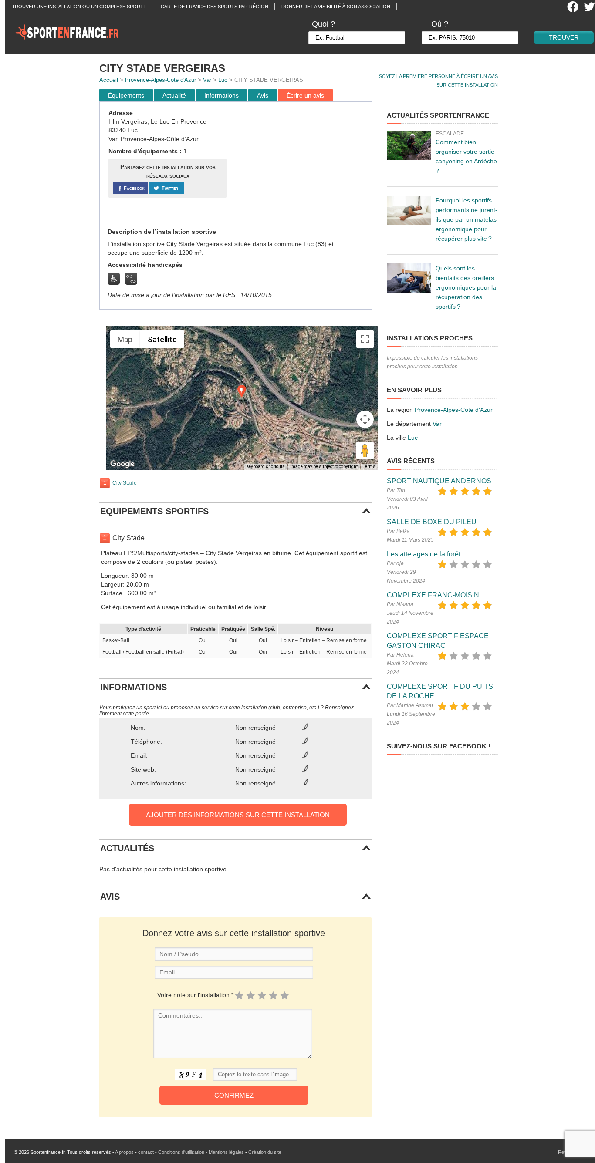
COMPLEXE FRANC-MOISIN (433, 595)
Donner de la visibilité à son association (335, 6)
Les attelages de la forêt (423, 554)
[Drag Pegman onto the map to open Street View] (365, 450)
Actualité (174, 95)
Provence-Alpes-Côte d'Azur (160, 80)
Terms (369, 466)
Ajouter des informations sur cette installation (238, 815)
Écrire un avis (305, 95)
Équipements (126, 95)
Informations (221, 95)
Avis (262, 95)
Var (207, 80)
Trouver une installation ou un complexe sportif (80, 6)
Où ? (439, 24)
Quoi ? (323, 24)
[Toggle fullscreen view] (365, 339)
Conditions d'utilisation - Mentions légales (201, 1152)
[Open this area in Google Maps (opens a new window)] (122, 464)
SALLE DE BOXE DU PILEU (432, 522)
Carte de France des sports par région (214, 6)
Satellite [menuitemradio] (162, 339)
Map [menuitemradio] (125, 339)
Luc (222, 80)
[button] (242, 391)
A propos (124, 1152)
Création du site (264, 1152)
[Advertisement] (300, 165)
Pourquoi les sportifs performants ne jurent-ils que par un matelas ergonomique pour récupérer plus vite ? (466, 219)
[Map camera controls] (365, 419)
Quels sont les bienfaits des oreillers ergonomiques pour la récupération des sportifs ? (466, 287)
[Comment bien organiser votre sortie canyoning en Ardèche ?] (409, 145)
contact (146, 1152)
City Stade (124, 483)
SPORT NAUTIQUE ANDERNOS (439, 481)
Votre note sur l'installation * (195, 994)
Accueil (108, 80)
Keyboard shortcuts (265, 466)
